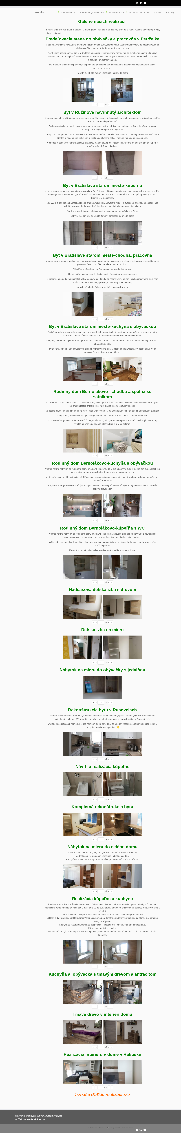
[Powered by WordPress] (108, 1127)
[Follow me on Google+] (142, 3)
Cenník (157, 12)
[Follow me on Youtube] (146, 3)
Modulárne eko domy (139, 12)
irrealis (39, 12)
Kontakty (170, 12)
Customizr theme (127, 1128)
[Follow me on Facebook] (138, 3)
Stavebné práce (116, 12)
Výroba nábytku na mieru (92, 12)
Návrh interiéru (68, 12)
